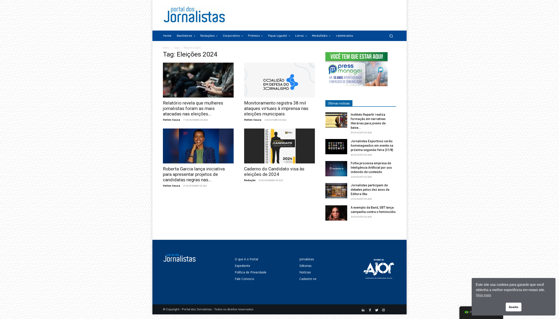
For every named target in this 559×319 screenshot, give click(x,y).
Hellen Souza (171, 119)
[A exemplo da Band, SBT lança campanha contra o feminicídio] (336, 213)
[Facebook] (370, 309)
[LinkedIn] (363, 309)
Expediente (242, 266)
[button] (391, 36)
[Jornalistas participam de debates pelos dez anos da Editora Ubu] (336, 190)
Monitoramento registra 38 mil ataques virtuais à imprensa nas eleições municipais (276, 108)
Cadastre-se (307, 279)
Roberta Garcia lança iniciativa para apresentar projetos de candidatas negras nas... (194, 174)
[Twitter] (376, 309)
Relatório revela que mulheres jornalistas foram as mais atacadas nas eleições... (193, 108)
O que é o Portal (246, 259)
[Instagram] (383, 309)
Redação (249, 180)
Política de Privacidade (250, 272)
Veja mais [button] (483, 295)
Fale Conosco (244, 279)
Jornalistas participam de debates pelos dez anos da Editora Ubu (370, 190)
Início (166, 48)
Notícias (305, 272)
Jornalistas (306, 259)
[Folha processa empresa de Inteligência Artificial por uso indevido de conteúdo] (336, 168)
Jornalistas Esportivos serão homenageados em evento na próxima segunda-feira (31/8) (372, 145)
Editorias (305, 266)
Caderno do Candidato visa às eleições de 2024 (274, 171)
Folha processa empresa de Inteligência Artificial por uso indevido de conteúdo (371, 167)
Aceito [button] (513, 307)
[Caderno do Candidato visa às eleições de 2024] (279, 146)
